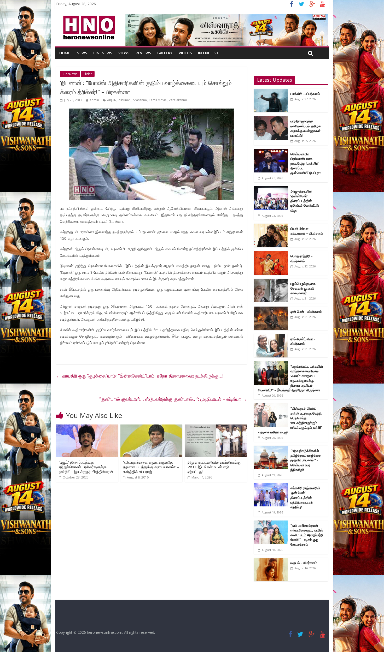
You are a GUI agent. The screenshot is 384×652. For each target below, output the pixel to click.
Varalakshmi (178, 100)
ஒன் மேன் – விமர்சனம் (306, 311)
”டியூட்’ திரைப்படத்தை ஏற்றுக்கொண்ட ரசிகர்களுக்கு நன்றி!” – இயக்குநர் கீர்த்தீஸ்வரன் (86, 466)
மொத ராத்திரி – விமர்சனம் (301, 258)
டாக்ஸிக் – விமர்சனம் (305, 93)
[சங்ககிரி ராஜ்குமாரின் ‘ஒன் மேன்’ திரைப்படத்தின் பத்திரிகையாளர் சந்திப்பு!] (271, 485)
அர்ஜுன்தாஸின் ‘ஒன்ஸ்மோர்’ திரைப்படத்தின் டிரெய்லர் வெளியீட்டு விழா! (304, 201)
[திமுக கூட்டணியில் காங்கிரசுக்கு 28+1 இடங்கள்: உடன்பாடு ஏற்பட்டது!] (216, 427)
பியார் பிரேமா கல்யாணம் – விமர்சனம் (306, 231)
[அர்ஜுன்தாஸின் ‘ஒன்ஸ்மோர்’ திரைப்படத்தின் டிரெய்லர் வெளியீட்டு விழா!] (271, 189)
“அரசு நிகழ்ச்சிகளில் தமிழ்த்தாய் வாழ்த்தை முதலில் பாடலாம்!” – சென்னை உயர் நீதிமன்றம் (305, 460)
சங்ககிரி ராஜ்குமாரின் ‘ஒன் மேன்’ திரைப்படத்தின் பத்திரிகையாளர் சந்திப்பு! (305, 497)
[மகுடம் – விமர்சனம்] (271, 560)
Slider (88, 74)
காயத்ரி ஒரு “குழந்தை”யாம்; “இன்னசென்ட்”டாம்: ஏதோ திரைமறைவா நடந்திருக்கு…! (139, 376)
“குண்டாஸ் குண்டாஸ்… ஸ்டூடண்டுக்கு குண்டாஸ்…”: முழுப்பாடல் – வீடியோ (173, 399)
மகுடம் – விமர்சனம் (303, 562)
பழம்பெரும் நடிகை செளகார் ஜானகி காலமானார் (303, 288)
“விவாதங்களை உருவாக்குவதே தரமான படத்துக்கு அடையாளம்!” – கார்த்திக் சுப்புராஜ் (151, 466)
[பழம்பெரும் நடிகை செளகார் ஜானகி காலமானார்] (271, 281)
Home (64, 52)
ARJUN (112, 100)
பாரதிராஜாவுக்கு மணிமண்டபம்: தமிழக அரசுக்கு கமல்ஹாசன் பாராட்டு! (305, 128)
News (82, 52)
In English (208, 52)
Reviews (143, 52)
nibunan (125, 100)
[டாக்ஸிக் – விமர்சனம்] (271, 91)
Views (123, 52)
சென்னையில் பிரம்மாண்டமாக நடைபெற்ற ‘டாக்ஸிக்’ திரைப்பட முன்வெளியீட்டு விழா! (305, 163)
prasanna (140, 100)
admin (94, 100)
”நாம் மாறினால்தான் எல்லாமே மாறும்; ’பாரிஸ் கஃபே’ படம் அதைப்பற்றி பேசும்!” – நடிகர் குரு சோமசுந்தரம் (306, 535)
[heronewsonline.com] (88, 17)
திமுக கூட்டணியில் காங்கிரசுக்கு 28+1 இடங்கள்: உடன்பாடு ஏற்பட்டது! (214, 466)
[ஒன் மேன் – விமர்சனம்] (271, 309)
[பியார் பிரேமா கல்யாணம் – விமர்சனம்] (271, 226)
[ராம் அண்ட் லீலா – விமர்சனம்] (271, 336)
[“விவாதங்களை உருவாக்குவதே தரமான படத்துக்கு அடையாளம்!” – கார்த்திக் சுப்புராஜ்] (151, 427)
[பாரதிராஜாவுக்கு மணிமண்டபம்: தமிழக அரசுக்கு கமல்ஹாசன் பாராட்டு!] (271, 118)
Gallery (164, 52)
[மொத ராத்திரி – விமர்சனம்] (271, 253)
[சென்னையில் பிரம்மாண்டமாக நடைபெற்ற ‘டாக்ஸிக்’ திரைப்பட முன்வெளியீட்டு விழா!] (271, 151)
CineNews (102, 52)
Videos (185, 52)
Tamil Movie (158, 100)
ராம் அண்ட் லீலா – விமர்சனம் (303, 341)
